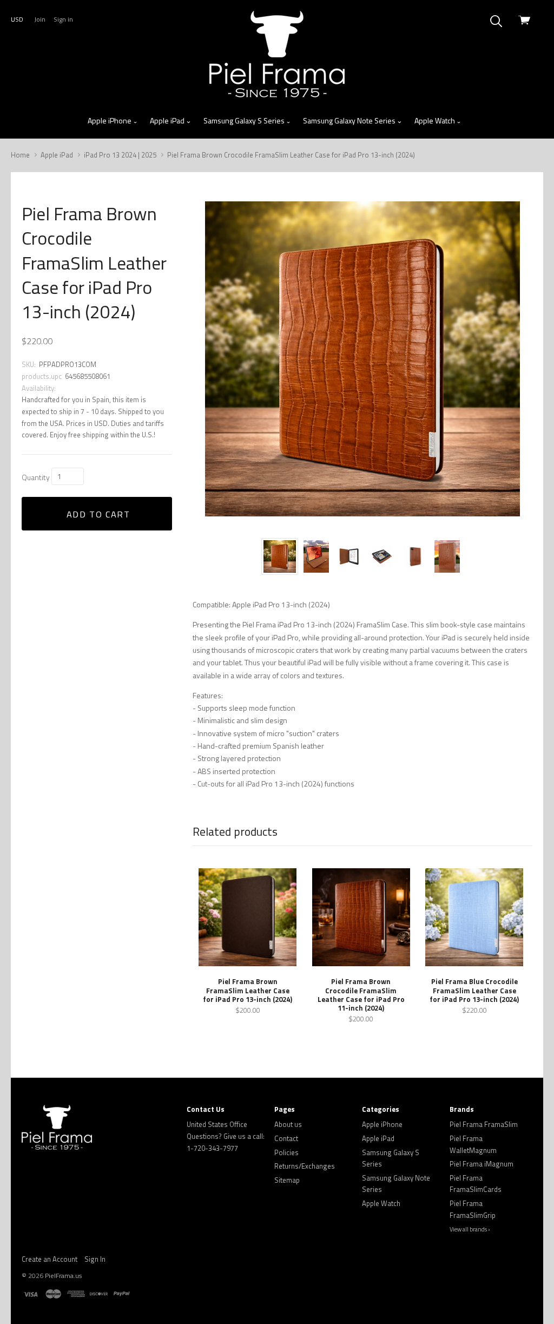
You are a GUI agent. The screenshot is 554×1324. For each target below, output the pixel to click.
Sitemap (287, 1180)
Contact (286, 1138)
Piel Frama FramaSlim (484, 1124)
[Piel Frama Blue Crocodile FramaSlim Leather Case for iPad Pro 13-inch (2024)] (474, 917)
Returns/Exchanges (304, 1166)
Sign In (94, 1259)
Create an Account (49, 1259)
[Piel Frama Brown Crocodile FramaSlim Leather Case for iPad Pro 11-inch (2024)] (361, 917)
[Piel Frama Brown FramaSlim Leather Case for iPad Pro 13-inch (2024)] (247, 917)
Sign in (63, 19)
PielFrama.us (63, 1275)
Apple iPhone (110, 120)
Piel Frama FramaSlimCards (476, 1183)
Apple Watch (435, 120)
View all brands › (470, 1229)
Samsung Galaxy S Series (244, 120)
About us (288, 1124)
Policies (286, 1152)
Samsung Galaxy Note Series (350, 120)
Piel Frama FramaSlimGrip (473, 1209)
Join (39, 19)
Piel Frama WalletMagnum (473, 1144)
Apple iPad (168, 120)
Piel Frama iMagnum (481, 1163)
